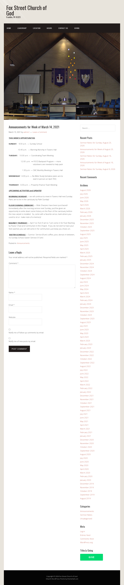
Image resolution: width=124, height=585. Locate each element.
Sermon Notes (86, 515)
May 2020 (84, 465)
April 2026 (84, 205)
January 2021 (85, 436)
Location (36, 28)
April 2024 (84, 293)
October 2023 (86, 315)
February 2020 (86, 476)
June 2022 (84, 373)
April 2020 (84, 469)
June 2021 (84, 417)
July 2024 (84, 282)
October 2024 (86, 271)
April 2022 (84, 381)
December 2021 (87, 395)
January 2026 (85, 216)
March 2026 (85, 208)
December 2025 (87, 219)
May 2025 (84, 245)
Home (9, 28)
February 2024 (86, 300)
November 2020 (87, 443)
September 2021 (87, 406)
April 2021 (84, 425)
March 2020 (85, 472)
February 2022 (86, 388)
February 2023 (86, 344)
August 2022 (85, 366)
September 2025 (87, 230)
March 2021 (85, 428)
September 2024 (87, 274)
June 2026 (84, 197)
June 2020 (84, 461)
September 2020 (87, 450)
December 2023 (87, 307)
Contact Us (63, 28)
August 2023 (85, 322)
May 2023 (84, 333)
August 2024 (85, 278)
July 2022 (84, 370)
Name (12, 292)
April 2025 (84, 249)
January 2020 (85, 480)
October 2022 (86, 359)
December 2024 (87, 263)
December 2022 (87, 351)
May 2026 (84, 201)
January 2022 (85, 392)
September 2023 (87, 318)
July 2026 (84, 194)
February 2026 (86, 212)
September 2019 (87, 494)
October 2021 (86, 403)
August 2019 (85, 498)
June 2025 (84, 241)
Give (91, 557)
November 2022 (87, 355)
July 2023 (84, 326)
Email (12, 305)
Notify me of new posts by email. (22, 341)
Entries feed (85, 535)
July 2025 (84, 238)
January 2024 (85, 304)
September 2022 (87, 362)
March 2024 (85, 296)
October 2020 (86, 447)
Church (48, 579)
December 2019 (87, 483)
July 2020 (84, 458)
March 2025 (85, 252)
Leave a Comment (40, 132)
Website (12, 317)
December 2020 (87, 439)
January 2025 (85, 260)
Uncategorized (86, 518)
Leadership (22, 28)
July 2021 (84, 414)
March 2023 (85, 340)
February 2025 (86, 256)
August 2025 (85, 234)
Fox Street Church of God (26, 10)
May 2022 (84, 377)
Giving (76, 28)
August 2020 (85, 454)
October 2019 (86, 491)
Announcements (23, 243)
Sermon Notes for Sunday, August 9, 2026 (97, 169)
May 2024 (84, 289)
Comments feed (87, 539)
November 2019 (87, 487)
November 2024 (87, 267)
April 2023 (84, 337)
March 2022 (85, 384)
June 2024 (84, 285)
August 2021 (85, 410)
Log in (82, 531)
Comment (13, 263)
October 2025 (86, 227)
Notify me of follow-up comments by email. (26, 332)
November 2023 (87, 311)
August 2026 (85, 190)
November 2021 (87, 399)
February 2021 (86, 432)
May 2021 (84, 421)
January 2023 (85, 348)
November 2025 (87, 223)
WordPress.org (86, 542)
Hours (49, 28)
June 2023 (84, 329)
